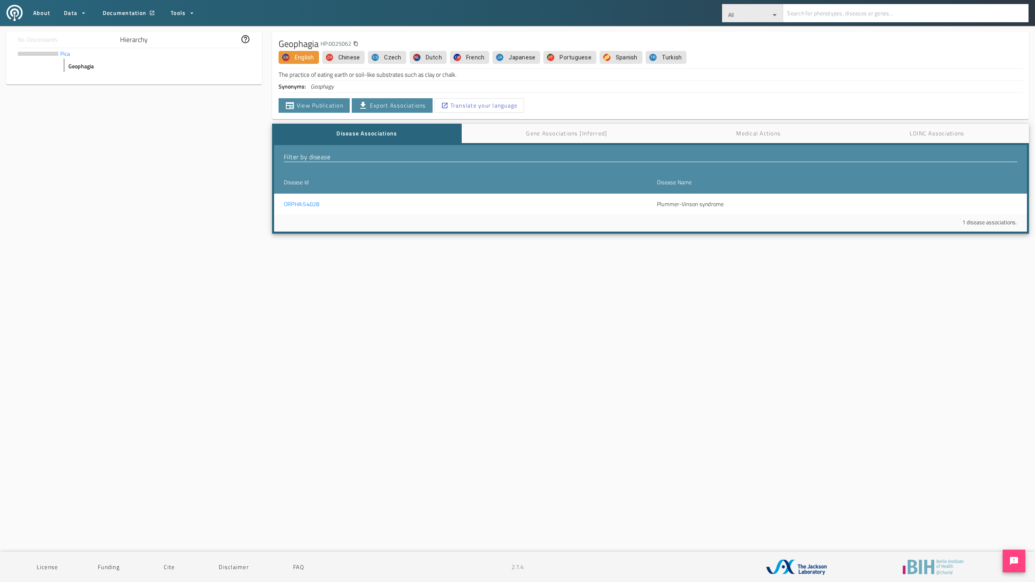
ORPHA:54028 (302, 204)
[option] (299, 57)
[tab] (367, 133)
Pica (65, 53)
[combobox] (753, 13)
